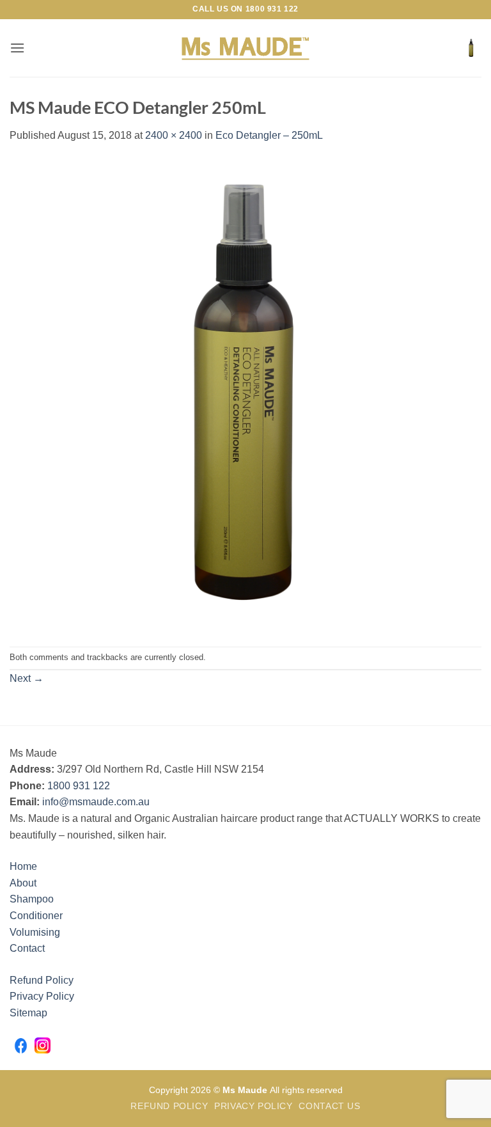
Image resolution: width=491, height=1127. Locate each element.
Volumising (35, 932)
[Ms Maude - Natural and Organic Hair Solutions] (245, 48)
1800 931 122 (272, 8)
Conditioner (36, 915)
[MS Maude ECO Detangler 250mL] (245, 394)
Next (26, 678)
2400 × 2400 (173, 135)
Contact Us (329, 1106)
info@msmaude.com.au (96, 801)
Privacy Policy (42, 996)
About (23, 883)
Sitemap (28, 1012)
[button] (17, 47)
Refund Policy (42, 980)
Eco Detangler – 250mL (269, 135)
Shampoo (32, 899)
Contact (27, 948)
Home (23, 866)
